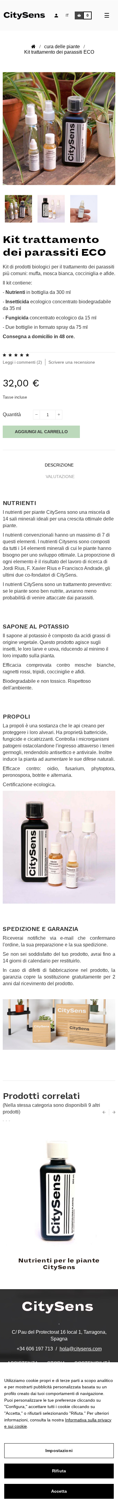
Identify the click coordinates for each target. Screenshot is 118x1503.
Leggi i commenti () (22, 362)
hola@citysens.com (81, 1348)
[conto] (56, 15)
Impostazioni (59, 1450)
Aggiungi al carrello (41, 431)
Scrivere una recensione (71, 362)
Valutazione (60, 476)
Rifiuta (59, 1470)
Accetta (59, 1491)
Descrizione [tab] (59, 465)
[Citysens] (28, 15)
